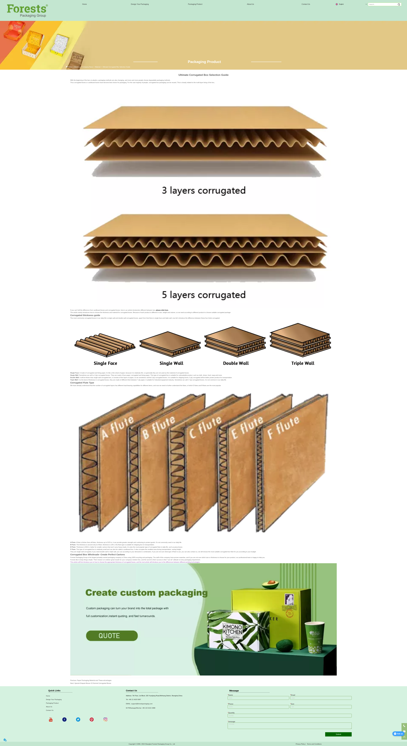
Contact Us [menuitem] (306, 4)
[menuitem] (140, 4)
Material (97, 67)
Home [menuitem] (84, 4)
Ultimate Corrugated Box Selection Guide (116, 67)
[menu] (195, 4)
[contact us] (203, 675)
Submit (338, 734)
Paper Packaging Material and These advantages (94, 680)
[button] (140, 4)
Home (70, 67)
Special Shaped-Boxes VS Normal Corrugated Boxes (93, 683)
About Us (77, 67)
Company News (87, 67)
